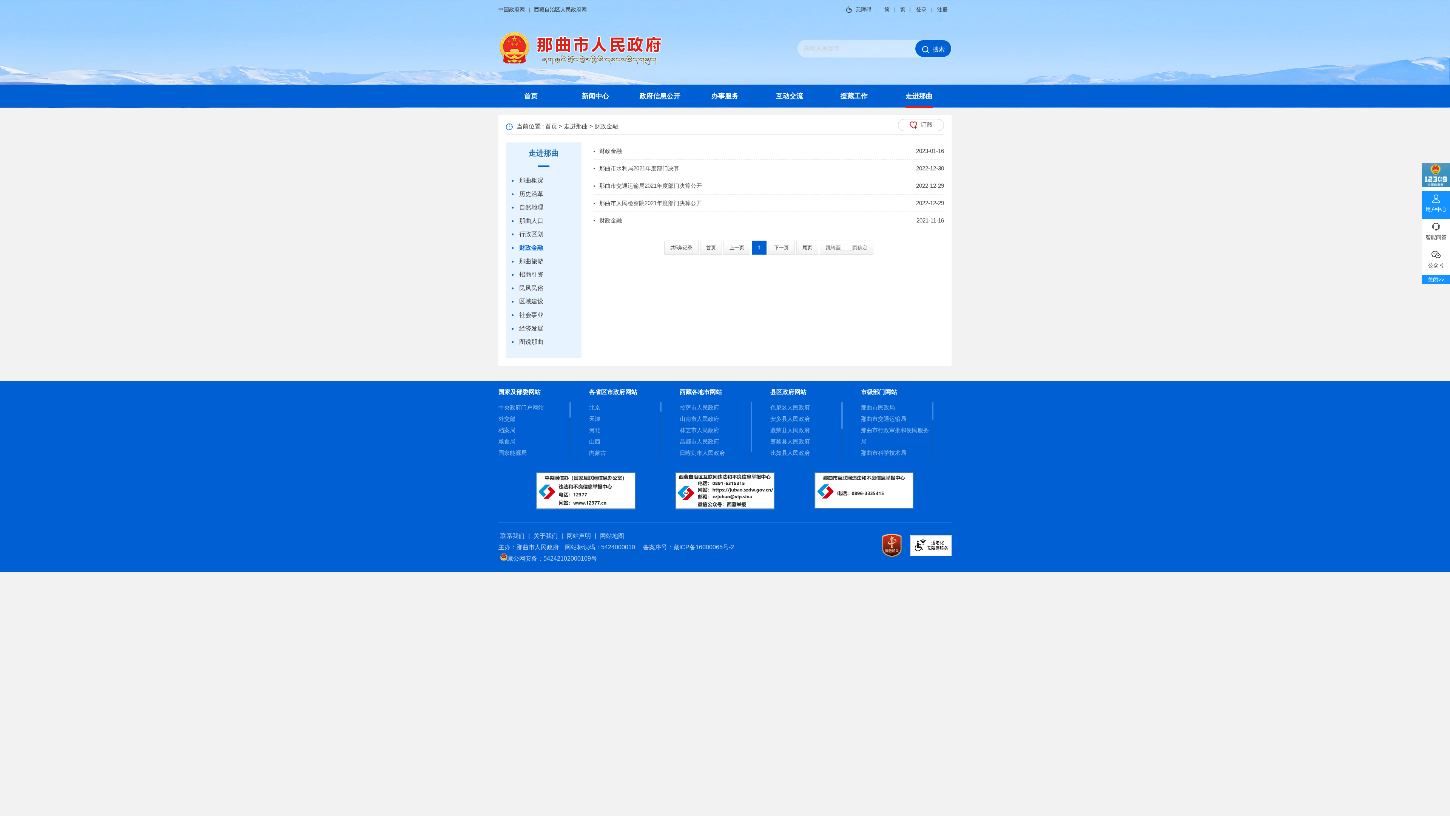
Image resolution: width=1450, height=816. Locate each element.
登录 (921, 9)
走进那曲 (919, 96)
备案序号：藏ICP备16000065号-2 (688, 547)
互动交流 (789, 96)
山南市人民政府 (699, 419)
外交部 (506, 419)
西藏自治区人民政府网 (560, 9)
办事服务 (725, 96)
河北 (594, 430)
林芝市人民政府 (699, 430)
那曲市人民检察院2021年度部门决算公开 (650, 203)
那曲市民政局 (878, 407)
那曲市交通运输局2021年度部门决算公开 (650, 185)
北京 (594, 407)
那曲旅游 (531, 261)
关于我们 (546, 536)
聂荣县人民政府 (790, 430)
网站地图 (612, 536)
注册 (942, 9)
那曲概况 (531, 180)
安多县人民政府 (790, 419)
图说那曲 (531, 341)
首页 (531, 96)
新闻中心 (595, 96)
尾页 (807, 247)
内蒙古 (597, 453)
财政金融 (531, 247)
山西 (594, 441)
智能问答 (1436, 237)
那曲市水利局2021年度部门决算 (639, 168)
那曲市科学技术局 (883, 453)
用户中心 (1436, 209)
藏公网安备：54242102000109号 (552, 558)
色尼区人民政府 (790, 407)
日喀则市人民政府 (702, 453)
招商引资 (531, 274)
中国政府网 (511, 9)
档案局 (506, 430)
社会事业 (531, 315)
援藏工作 (854, 96)
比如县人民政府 (790, 453)
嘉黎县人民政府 (790, 441)
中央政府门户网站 (521, 407)
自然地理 (531, 207)
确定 (862, 247)
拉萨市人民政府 (699, 407)
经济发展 (531, 328)
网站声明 (579, 536)
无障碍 (864, 9)
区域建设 (531, 301)
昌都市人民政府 (699, 441)
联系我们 (512, 536)
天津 (594, 419)
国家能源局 (512, 453)
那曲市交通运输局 (883, 419)
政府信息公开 (660, 96)
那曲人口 (531, 221)
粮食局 (506, 441)
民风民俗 (531, 288)
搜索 (939, 49)
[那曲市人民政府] (580, 64)
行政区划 (531, 234)
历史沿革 (531, 194)
